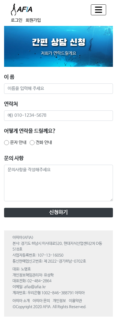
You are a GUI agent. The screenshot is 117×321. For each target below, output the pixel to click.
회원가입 (33, 20)
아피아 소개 (21, 301)
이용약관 (75, 301)
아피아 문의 (41, 301)
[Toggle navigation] (98, 9)
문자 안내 (18, 142)
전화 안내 (44, 142)
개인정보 (59, 301)
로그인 (16, 20)
